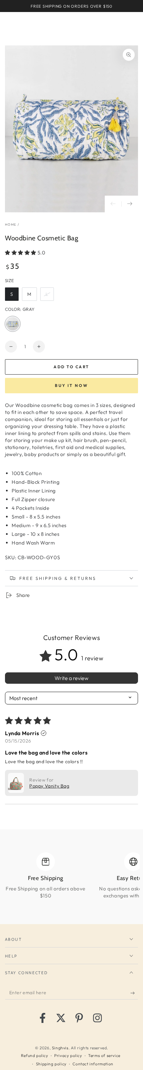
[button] (21, 252)
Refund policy (34, 1055)
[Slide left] (113, 204)
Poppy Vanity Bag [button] (49, 786)
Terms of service (104, 1055)
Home (10, 224)
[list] (71, 879)
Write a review (71, 678)
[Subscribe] (134, 993)
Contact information (92, 1063)
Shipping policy (51, 1063)
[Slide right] (129, 204)
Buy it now (71, 385)
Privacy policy (68, 1055)
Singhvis (60, 1047)
